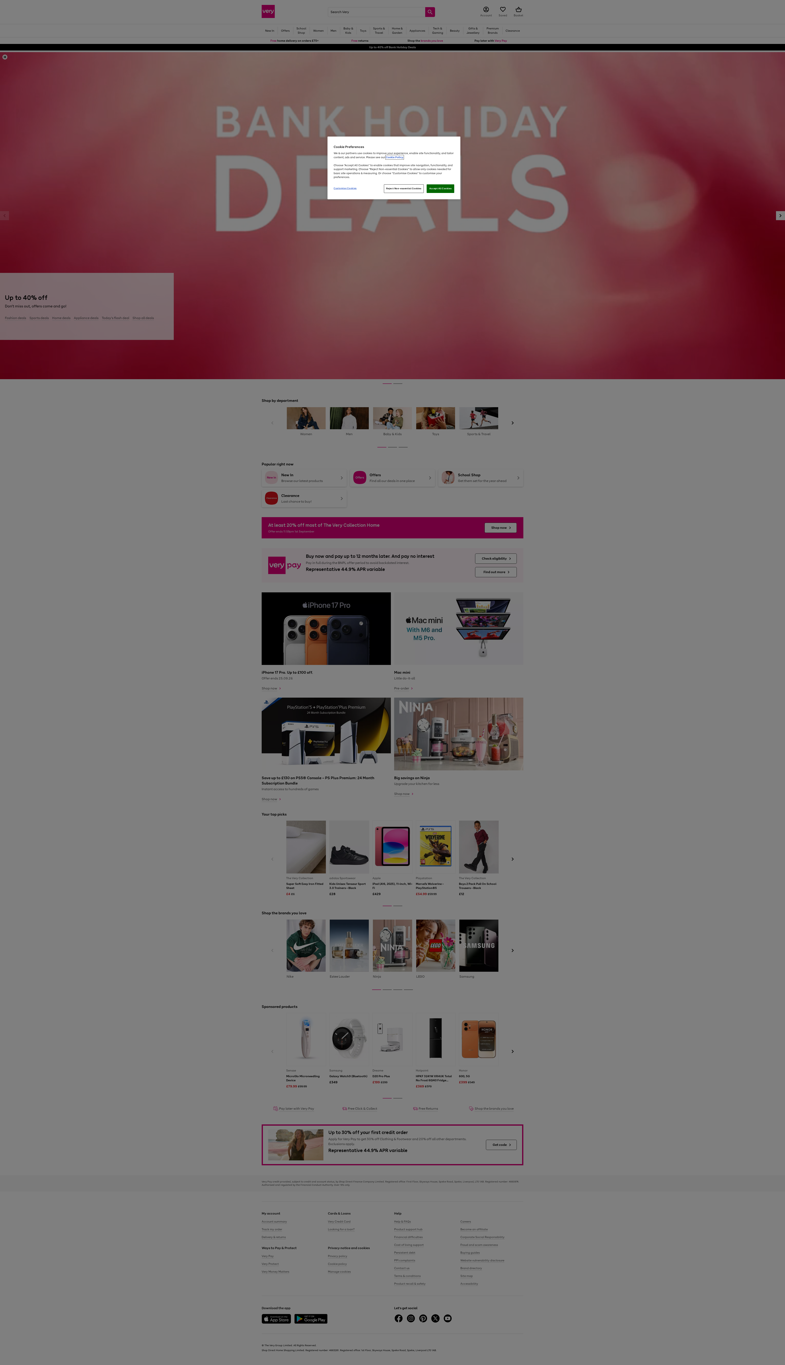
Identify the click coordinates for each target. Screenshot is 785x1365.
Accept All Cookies (440, 188)
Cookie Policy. (395, 157)
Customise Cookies (345, 188)
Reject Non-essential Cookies (404, 188)
